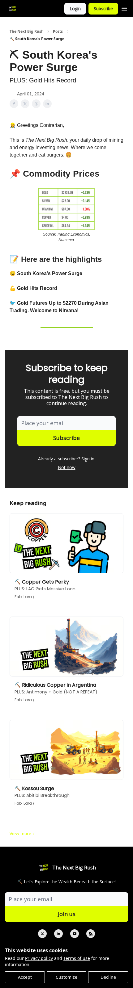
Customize (66, 977)
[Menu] (124, 7)
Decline (108, 977)
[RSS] (90, 933)
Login (75, 8)
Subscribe (103, 8)
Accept (25, 977)
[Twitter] (42, 933)
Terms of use (76, 958)
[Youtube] (74, 933)
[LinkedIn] (58, 933)
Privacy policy (39, 958)
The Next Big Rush (27, 31)
